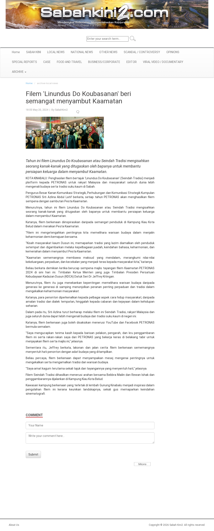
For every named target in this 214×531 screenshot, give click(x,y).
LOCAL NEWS (56, 52)
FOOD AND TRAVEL (69, 62)
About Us (14, 524)
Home (16, 52)
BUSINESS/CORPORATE (104, 62)
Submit (33, 454)
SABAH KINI (33, 52)
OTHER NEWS (108, 52)
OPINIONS (172, 52)
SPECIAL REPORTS (24, 62)
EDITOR (131, 62)
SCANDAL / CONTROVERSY (142, 52)
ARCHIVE (18, 71)
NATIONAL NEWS (82, 52)
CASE (47, 62)
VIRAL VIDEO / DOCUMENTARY (163, 62)
